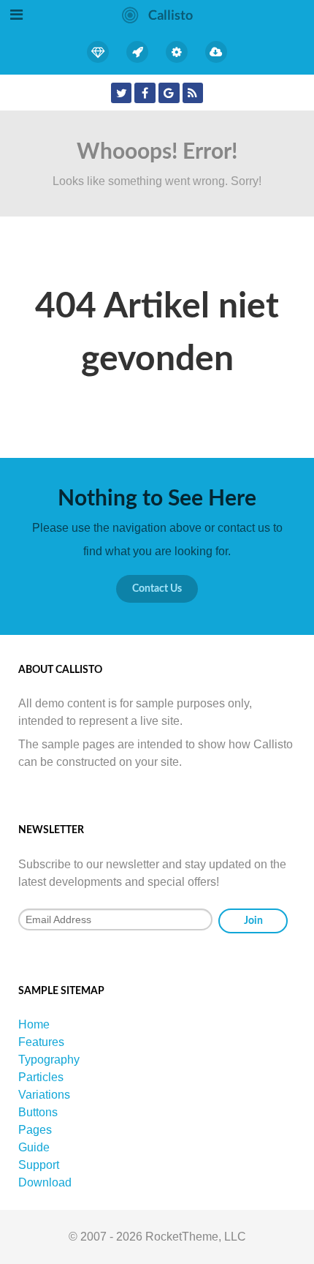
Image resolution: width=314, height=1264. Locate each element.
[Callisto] (157, 14)
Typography (49, 1059)
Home (34, 1024)
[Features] (98, 52)
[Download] (216, 52)
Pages (35, 1130)
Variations (44, 1094)
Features (41, 1042)
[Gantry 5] (137, 52)
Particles (41, 1077)
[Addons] (176, 52)
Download (45, 1182)
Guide (34, 1147)
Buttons (38, 1112)
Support (38, 1165)
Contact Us (157, 588)
